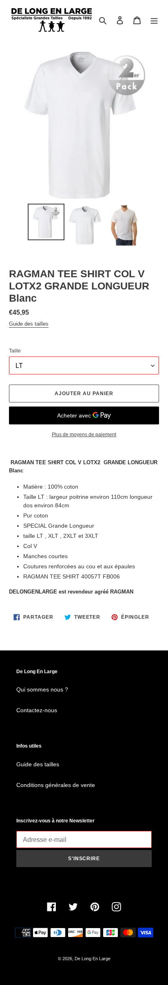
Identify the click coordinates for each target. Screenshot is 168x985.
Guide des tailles (29, 324)
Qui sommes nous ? (42, 689)
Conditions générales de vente (55, 785)
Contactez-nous (36, 710)
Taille (15, 351)
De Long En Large (93, 958)
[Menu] (154, 20)
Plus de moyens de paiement (84, 434)
